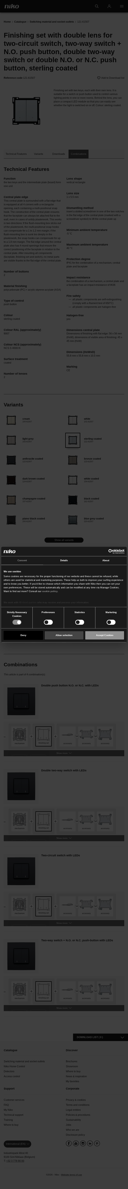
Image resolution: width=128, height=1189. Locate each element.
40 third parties (28, 602)
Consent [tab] (22, 560)
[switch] (48, 622)
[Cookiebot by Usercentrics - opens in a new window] (110, 551)
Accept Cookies (104, 635)
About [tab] (105, 560)
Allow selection (64, 635)
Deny (23, 635)
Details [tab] (64, 560)
